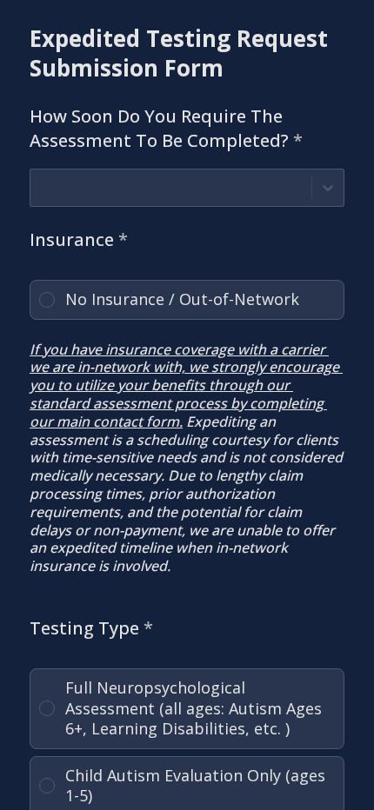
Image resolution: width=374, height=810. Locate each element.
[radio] (187, 300)
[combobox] (41, 187)
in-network (113, 366)
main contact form (118, 421)
